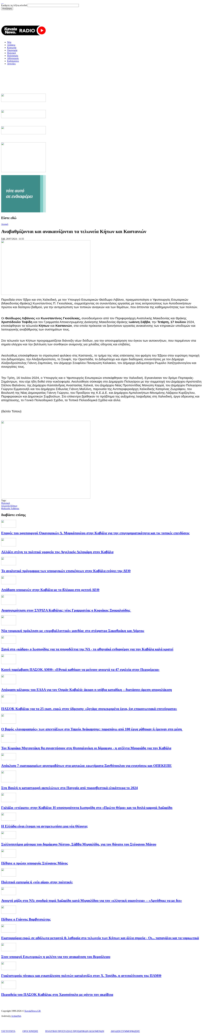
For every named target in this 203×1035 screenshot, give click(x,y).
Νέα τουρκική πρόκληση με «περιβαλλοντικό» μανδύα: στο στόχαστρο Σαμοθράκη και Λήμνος (72, 631)
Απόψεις (11, 45)
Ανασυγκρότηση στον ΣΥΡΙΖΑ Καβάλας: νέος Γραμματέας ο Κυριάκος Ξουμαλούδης (66, 610)
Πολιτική (11, 53)
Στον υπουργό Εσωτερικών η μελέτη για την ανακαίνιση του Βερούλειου (55, 957)
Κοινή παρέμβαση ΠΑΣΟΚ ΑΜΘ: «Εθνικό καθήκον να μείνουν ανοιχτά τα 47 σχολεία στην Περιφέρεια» (80, 669)
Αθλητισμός (13, 58)
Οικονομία (12, 50)
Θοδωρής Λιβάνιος (10, 508)
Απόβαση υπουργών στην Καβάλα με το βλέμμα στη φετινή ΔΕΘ (50, 590)
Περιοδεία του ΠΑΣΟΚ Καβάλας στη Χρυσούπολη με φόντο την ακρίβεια (57, 994)
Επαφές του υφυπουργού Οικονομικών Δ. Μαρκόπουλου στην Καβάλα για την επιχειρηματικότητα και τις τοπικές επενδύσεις (95, 533)
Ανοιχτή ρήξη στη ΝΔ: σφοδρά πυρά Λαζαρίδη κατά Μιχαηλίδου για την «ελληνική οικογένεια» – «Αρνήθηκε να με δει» (91, 900)
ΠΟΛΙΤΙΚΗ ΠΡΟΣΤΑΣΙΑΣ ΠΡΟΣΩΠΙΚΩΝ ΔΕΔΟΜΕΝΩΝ (74, 1031)
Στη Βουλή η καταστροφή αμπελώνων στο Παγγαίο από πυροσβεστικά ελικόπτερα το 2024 (69, 788)
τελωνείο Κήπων (9, 506)
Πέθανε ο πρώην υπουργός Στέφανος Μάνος (34, 863)
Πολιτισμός (12, 55)
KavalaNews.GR (33, 1011)
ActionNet (16, 1016)
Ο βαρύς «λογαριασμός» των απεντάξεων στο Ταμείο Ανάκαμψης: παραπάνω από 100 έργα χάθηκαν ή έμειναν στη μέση (92, 729)
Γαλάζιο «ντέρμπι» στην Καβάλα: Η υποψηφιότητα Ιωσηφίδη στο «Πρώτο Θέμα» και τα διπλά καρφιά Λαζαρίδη (86, 808)
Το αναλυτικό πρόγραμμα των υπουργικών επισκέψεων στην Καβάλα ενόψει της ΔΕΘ (66, 571)
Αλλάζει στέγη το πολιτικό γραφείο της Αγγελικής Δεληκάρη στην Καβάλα (57, 552)
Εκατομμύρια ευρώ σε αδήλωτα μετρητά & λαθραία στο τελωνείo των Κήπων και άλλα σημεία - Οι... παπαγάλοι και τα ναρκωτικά (100, 938)
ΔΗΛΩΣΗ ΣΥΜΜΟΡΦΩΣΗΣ (125, 1031)
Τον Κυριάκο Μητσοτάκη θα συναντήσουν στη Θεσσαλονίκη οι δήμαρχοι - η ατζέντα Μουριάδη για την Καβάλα (86, 748)
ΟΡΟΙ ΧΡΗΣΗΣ (30, 1031)
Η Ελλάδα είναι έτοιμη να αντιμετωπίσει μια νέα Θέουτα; (44, 826)
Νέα (9, 42)
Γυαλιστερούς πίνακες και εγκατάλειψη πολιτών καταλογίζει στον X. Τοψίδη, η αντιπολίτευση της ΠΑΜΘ (81, 976)
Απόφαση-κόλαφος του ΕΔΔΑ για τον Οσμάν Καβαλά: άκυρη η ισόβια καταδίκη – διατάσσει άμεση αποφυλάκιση (86, 690)
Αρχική (4, 224)
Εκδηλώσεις (13, 61)
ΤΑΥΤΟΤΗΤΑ (8, 1031)
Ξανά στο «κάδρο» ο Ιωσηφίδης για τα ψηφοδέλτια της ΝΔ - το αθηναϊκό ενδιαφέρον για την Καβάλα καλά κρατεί (87, 649)
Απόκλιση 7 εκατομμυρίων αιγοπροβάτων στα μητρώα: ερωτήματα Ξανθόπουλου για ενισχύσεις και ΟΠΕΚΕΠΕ (86, 766)
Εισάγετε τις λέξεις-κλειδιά (14, 5)
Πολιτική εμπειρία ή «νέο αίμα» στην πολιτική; (37, 882)
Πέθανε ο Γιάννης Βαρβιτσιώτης (26, 919)
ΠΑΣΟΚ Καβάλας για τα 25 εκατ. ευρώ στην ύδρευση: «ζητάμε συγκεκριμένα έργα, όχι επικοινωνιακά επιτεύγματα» (89, 709)
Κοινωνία (11, 47)
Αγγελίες (11, 63)
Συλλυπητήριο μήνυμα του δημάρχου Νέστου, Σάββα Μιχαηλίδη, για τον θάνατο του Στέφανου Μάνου (78, 844)
